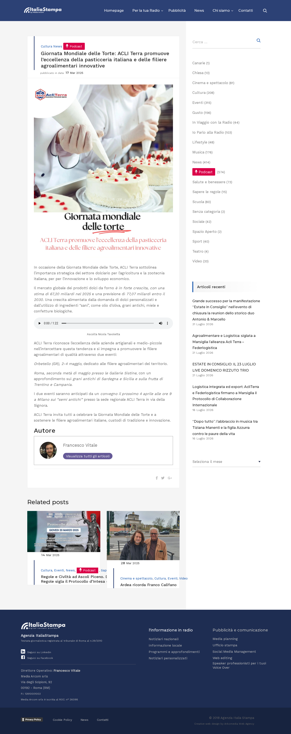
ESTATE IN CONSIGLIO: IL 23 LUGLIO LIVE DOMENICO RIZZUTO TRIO (224, 367)
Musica (198, 152)
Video (183, 578)
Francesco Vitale (80, 445)
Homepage (114, 11)
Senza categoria (206, 211)
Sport (197, 241)
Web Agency (246, 723)
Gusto (197, 112)
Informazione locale (165, 645)
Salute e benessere (208, 182)
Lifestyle (199, 142)
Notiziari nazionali (164, 639)
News (199, 11)
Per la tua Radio (146, 11)
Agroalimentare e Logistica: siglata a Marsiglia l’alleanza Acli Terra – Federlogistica (224, 342)
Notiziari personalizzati (168, 658)
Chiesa (197, 73)
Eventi (59, 570)
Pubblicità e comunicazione (240, 630)
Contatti (245, 11)
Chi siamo (221, 11)
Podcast (76, 46)
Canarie (198, 63)
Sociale (198, 221)
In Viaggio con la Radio (212, 122)
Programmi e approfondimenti (174, 652)
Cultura (46, 46)
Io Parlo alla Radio (208, 132)
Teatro (197, 251)
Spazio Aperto (204, 231)
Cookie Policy (62, 719)
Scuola (198, 202)
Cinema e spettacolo (136, 578)
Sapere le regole (206, 192)
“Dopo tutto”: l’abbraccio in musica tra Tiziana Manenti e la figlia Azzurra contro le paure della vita (225, 427)
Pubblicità (177, 11)
